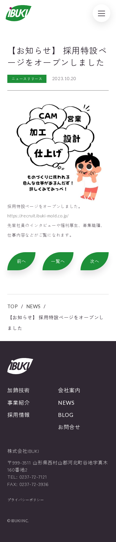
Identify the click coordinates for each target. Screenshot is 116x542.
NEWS (33, 306)
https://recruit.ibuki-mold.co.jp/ (37, 215)
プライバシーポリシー (25, 500)
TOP (12, 306)
